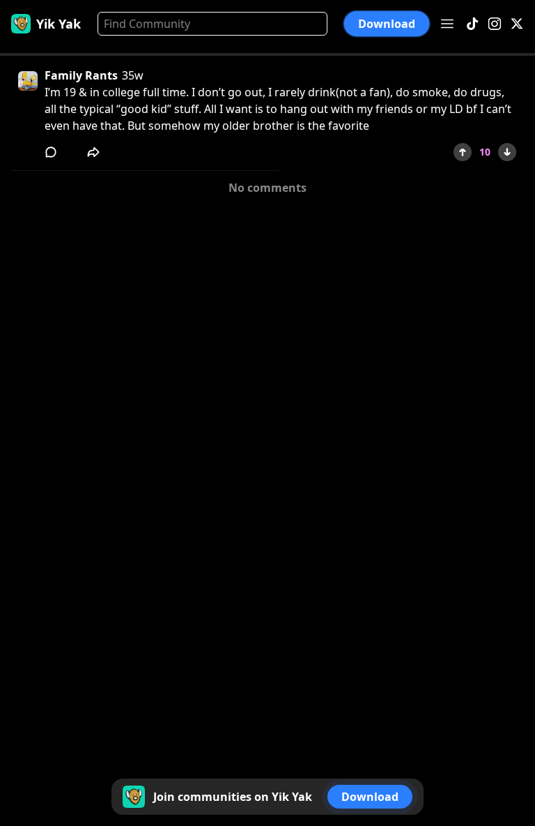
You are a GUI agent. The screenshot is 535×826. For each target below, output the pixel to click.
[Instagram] (495, 24)
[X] (517, 24)
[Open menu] (447, 23)
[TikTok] (472, 24)
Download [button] (386, 23)
